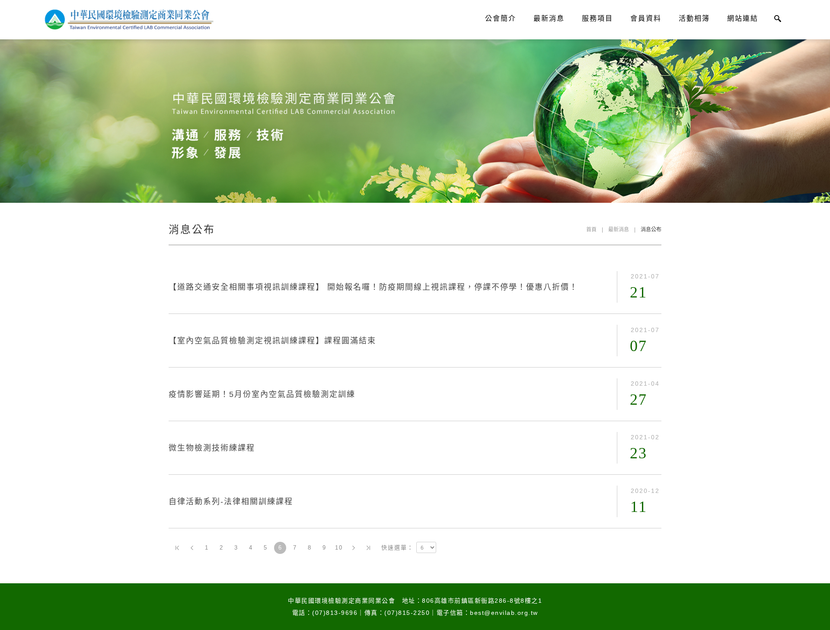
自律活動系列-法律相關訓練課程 (231, 501)
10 (339, 547)
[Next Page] (354, 548)
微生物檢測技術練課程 (212, 448)
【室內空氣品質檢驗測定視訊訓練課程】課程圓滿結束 (272, 340)
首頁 (591, 230)
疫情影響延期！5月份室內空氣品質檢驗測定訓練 (262, 394)
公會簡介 (500, 18)
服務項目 (597, 18)
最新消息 (549, 18)
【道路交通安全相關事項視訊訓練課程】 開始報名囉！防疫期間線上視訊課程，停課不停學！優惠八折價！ (373, 287)
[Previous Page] (192, 548)
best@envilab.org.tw (504, 612)
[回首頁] (128, 19)
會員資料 (645, 18)
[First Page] (177, 548)
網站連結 (742, 18)
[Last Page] (368, 548)
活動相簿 (694, 18)
